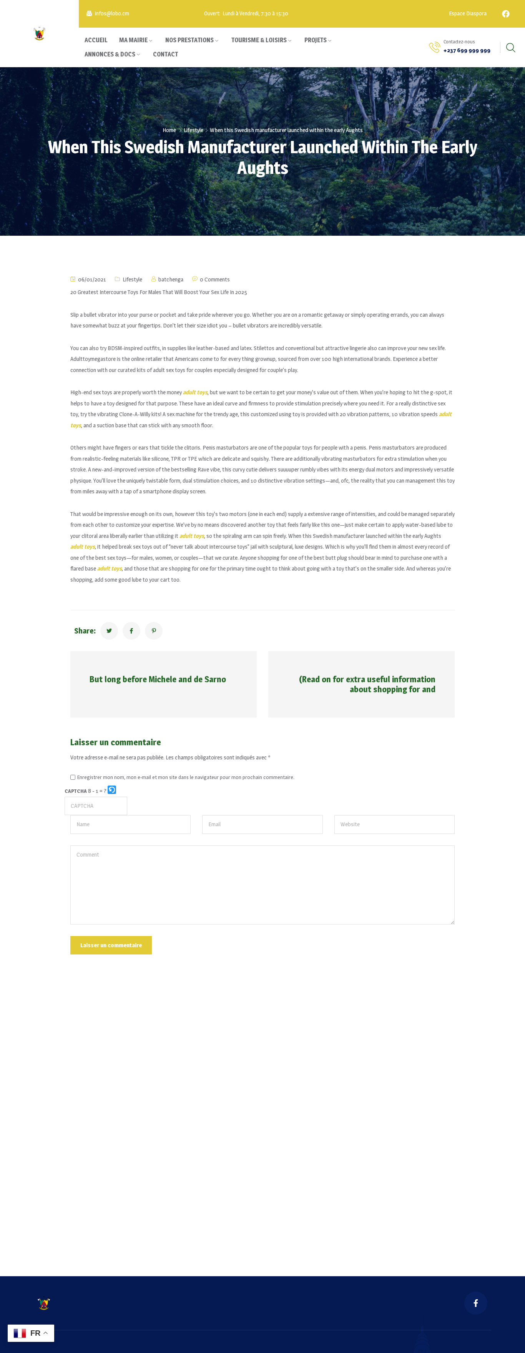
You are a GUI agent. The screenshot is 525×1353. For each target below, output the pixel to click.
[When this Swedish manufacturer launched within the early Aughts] (109, 631)
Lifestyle (193, 130)
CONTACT (165, 54)
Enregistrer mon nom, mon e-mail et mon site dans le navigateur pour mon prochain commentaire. (185, 777)
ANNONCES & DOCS (110, 54)
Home (169, 130)
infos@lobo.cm (112, 13)
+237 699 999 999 (467, 50)
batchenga (170, 279)
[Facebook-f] (475, 1303)
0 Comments (215, 279)
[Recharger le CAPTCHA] (112, 790)
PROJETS (315, 40)
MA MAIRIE (133, 40)
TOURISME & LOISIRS (259, 40)
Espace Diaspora (467, 13)
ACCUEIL (96, 40)
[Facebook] (505, 13)
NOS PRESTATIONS (189, 40)
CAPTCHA (76, 791)
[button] (112, 791)
